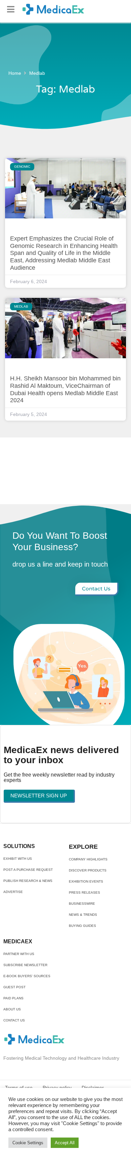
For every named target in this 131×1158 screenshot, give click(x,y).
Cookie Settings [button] (27, 1142)
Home (14, 73)
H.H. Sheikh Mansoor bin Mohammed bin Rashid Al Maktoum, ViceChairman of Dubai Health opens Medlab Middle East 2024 (65, 389)
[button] (10, 9)
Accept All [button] (65, 1142)
